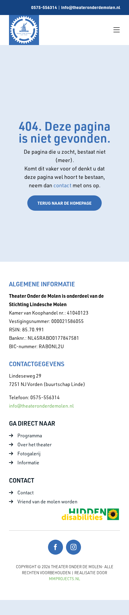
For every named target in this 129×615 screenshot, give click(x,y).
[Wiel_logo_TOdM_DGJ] (24, 17)
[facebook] (55, 547)
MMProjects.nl (64, 578)
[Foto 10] (90, 510)
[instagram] (73, 547)
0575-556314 (44, 7)
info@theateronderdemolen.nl (90, 7)
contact (63, 185)
